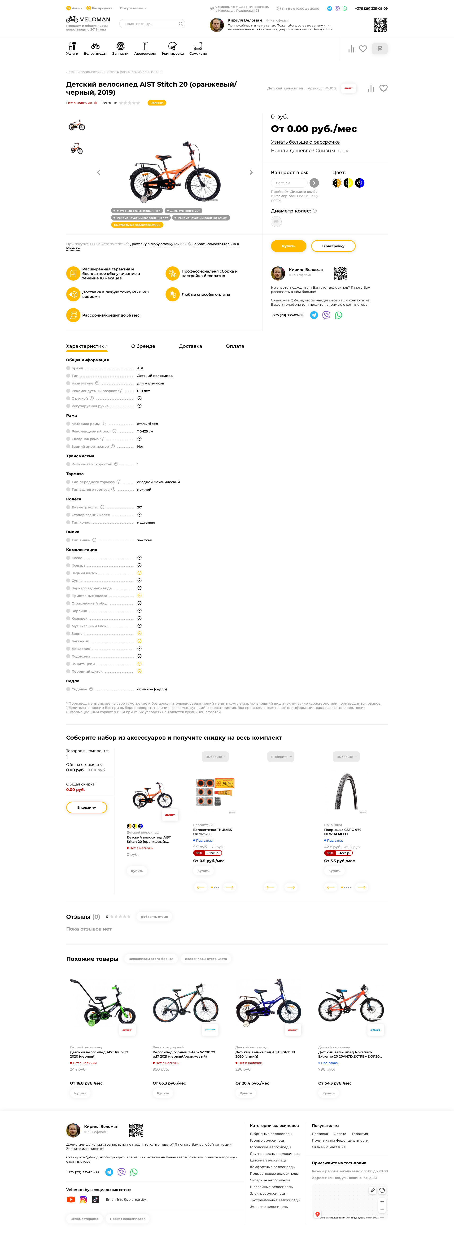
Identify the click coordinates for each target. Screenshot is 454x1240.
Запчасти (120, 53)
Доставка (320, 1134)
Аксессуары (145, 53)
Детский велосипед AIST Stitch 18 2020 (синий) (265, 1054)
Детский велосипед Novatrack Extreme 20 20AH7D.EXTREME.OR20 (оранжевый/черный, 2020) (349, 1054)
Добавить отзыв (154, 916)
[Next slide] (229, 887)
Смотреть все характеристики (137, 225)
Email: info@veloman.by (126, 1199)
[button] (99, 172)
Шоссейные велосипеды (271, 1187)
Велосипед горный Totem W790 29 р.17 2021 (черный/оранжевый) (184, 1054)
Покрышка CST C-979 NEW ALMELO (343, 832)
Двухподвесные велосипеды (275, 1154)
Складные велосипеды (270, 1180)
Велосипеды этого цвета (206, 959)
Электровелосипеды (268, 1193)
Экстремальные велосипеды (275, 1200)
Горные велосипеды (267, 1140)
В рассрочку (333, 246)
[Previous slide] (200, 887)
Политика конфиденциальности (340, 1140)
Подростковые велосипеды (274, 1173)
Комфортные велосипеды (272, 1167)
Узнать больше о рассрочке (305, 142)
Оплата (340, 1134)
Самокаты (198, 53)
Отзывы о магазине (329, 1147)
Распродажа (102, 8)
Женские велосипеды (269, 1207)
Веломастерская (84, 1219)
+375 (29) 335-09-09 (371, 8)
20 (276, 221)
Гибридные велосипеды (271, 1134)
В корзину (86, 807)
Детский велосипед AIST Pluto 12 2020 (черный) (99, 1054)
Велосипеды (95, 53)
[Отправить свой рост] (314, 183)
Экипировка (173, 53)
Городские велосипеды (270, 1147)
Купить (288, 246)
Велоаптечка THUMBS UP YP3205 (212, 832)
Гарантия (360, 1134)
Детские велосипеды (268, 1160)
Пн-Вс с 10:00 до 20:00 (300, 8)
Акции (77, 8)
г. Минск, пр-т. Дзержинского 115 (241, 7)
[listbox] (215, 756)
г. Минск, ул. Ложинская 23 (236, 10)
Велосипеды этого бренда (151, 959)
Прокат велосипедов (127, 1219)
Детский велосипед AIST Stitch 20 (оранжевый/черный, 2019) (149, 839)
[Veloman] (88, 19)
